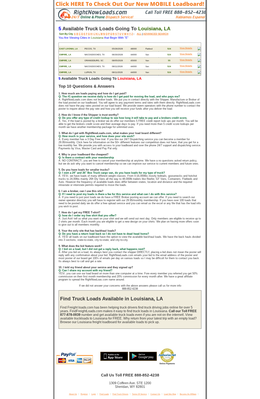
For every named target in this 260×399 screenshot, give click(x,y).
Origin (63, 44)
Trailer (149, 44)
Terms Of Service (139, 394)
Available (117, 44)
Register (84, 394)
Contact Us (155, 394)
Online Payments (167, 364)
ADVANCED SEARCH (155, 34)
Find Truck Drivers (120, 394)
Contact (184, 44)
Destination (91, 44)
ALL (139, 34)
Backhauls (165, 44)
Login (93, 394)
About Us (73, 394)
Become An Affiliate (188, 394)
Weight (134, 44)
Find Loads (104, 394)
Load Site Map (170, 394)
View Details (186, 48)
